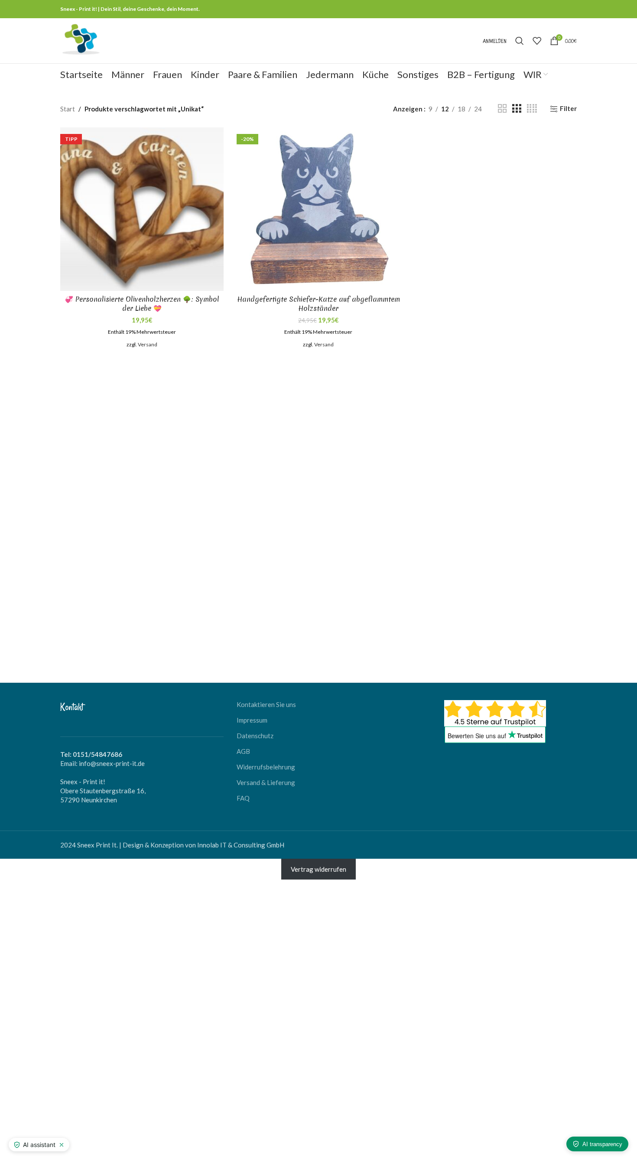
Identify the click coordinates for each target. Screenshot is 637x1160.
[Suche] (519, 40)
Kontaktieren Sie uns (266, 704)
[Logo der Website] (80, 40)
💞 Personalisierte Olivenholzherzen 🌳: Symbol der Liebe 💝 (142, 303)
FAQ (243, 798)
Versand (147, 344)
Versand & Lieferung (266, 782)
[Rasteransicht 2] (502, 108)
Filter (568, 109)
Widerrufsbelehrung (266, 767)
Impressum (252, 720)
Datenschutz (255, 736)
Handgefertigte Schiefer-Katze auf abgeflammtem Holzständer (318, 303)
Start (67, 109)
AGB (243, 751)
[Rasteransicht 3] (516, 108)
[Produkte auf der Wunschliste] (537, 40)
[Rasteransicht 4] (532, 108)
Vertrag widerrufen (318, 869)
